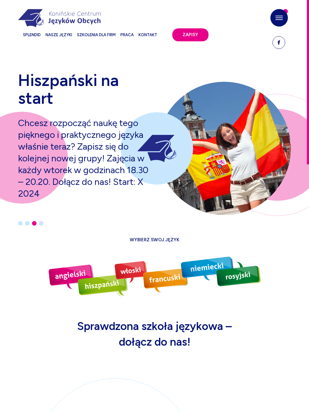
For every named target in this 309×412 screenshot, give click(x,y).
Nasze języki (59, 35)
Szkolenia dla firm (96, 35)
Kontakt (148, 35)
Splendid (32, 35)
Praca (127, 35)
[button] (279, 18)
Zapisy (190, 34)
